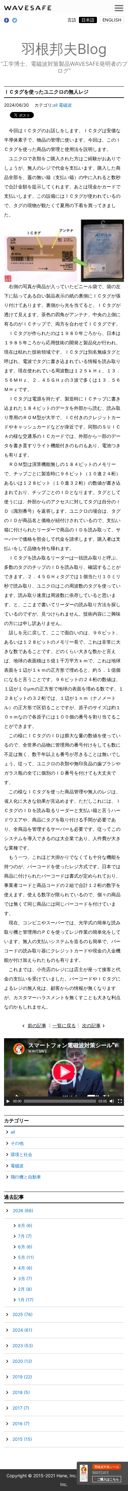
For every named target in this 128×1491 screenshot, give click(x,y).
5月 (26, 1257)
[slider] (60, 1101)
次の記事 (91, 1026)
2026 (23, 1210)
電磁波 (65, 105)
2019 (22, 1376)
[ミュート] (111, 1101)
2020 (22, 1361)
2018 (21, 1392)
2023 (22, 1345)
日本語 (87, 19)
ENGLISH (112, 19)
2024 (22, 1330)
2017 (20, 1408)
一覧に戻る (64, 1026)
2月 (25, 1289)
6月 (25, 1246)
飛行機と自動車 (26, 1176)
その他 (17, 1143)
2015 (22, 1439)
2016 (21, 1423)
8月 (25, 1225)
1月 (26, 1299)
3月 (25, 1278)
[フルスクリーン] (119, 1101)
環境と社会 (21, 1154)
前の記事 (37, 1026)
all (55, 105)
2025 (22, 1314)
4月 (25, 1268)
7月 (25, 1236)
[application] (64, 1072)
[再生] (8, 1101)
